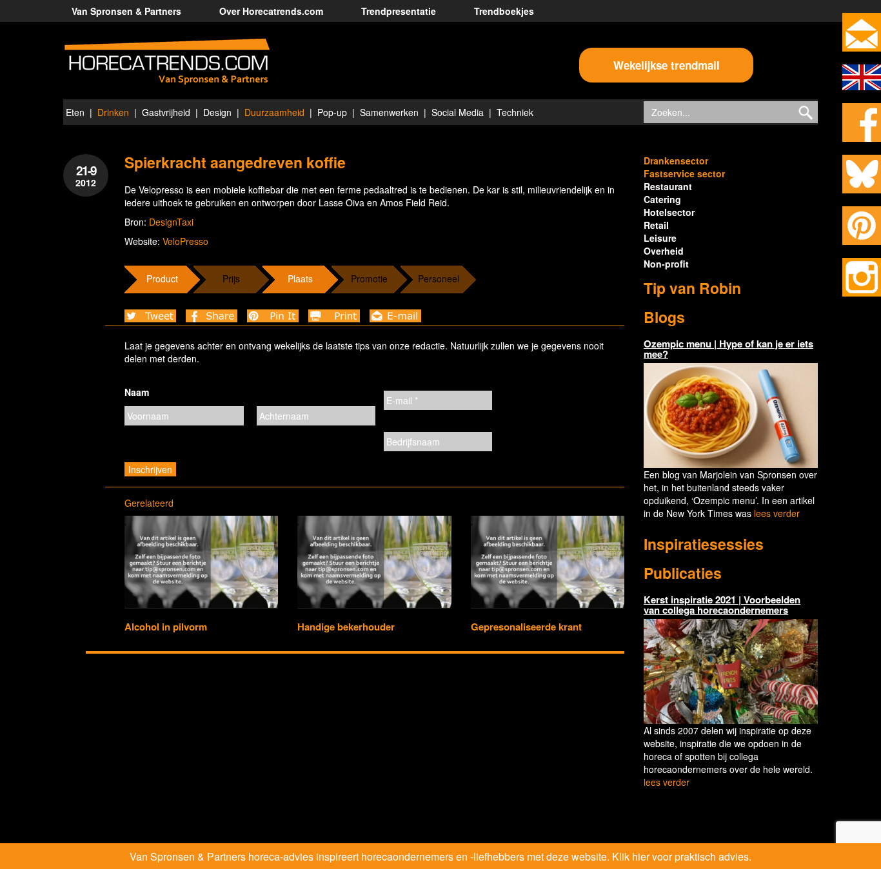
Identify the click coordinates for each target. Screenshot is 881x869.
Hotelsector (669, 212)
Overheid (664, 250)
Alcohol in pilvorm (165, 627)
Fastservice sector (684, 173)
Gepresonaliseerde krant (526, 627)
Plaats (300, 278)
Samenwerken (389, 112)
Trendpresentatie (398, 11)
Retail (656, 225)
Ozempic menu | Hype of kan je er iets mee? (728, 349)
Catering (662, 199)
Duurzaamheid (274, 112)
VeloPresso (185, 241)
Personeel (438, 278)
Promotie (369, 278)
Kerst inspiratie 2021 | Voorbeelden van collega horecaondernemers (722, 605)
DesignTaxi (171, 221)
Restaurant (668, 186)
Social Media (457, 112)
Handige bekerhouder (346, 627)
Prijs (231, 278)
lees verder (777, 513)
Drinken (113, 112)
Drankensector (676, 160)
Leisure (660, 237)
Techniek (515, 112)
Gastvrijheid (166, 112)
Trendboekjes (504, 11)
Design (217, 112)
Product (162, 278)
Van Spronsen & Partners (126, 11)
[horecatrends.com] (167, 62)
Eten (75, 112)
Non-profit (666, 263)
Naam (136, 392)
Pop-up (332, 112)
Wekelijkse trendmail (666, 65)
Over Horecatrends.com (271, 11)
